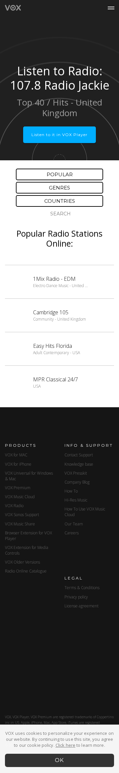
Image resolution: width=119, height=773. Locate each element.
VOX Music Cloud (20, 497)
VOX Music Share (20, 524)
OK (59, 760)
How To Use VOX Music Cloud (84, 511)
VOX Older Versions (22, 562)
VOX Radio (14, 505)
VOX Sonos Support (22, 514)
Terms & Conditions (81, 587)
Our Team (73, 524)
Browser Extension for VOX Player (28, 535)
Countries (59, 201)
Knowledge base (78, 464)
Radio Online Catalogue (26, 571)
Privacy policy (76, 597)
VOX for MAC (16, 455)
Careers (71, 533)
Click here (65, 745)
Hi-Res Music (75, 500)
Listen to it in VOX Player (59, 134)
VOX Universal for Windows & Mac (29, 476)
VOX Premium (17, 488)
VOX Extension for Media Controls (26, 550)
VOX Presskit (75, 473)
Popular (60, 174)
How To (71, 491)
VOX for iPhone (18, 464)
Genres (59, 188)
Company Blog (77, 482)
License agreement (81, 606)
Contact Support (78, 455)
